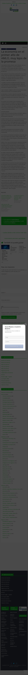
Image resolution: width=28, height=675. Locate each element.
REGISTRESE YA (14, 346)
